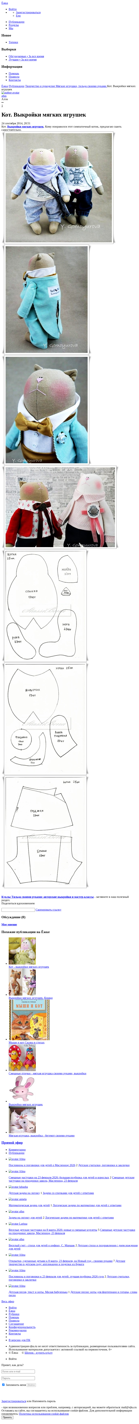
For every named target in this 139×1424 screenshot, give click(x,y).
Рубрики (14, 1314)
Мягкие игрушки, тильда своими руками (81, 86)
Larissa (22, 1223)
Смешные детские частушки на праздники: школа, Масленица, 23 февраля (71, 1179)
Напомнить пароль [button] (44, 1401)
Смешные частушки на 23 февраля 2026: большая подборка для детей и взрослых (59, 1177)
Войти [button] (13, 1358)
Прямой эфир (12, 1142)
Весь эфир (7, 1301)
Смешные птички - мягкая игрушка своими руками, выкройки (47, 1073)
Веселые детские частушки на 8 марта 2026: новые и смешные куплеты (53, 1229)
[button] (13, 9)
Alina (21, 1159)
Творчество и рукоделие (40, 86)
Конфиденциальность (22, 1327)
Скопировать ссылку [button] (48, 909)
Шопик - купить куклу (39, 1352)
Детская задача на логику (24, 1193)
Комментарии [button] (17, 1149)
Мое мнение (9, 924)
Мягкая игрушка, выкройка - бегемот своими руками (42, 1135)
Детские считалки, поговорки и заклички (104, 1165)
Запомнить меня (16, 1384)
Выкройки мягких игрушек (25, 126)
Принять (7, 1417)
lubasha (23, 1186)
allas (21, 1211)
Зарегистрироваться (13, 1401)
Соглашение (16, 1323)
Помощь (14, 73)
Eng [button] (18, 15)
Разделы (14, 25)
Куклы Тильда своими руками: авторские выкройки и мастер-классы (47, 896)
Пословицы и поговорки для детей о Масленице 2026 (42, 1165)
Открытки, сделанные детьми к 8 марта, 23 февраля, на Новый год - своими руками (61, 1260)
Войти (13, 1307)
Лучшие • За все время (23, 59)
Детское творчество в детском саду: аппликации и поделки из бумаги (67, 1262)
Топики (13, 42)
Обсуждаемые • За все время (26, 56)
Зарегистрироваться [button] (28, 12)
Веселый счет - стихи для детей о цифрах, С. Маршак (42, 1245)
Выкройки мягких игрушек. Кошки (31, 997)
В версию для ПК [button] (19, 1340)
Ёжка (4, 3)
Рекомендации (18, 1330)
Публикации (16, 21)
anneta (22, 1199)
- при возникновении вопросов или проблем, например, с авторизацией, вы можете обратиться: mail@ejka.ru (69, 1407)
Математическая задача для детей (29, 1205)
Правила (14, 76)
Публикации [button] (16, 1152)
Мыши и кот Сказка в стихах (27, 1042)
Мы (11, 28)
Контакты (15, 79)
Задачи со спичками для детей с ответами (68, 1193)
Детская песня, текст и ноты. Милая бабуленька (38, 1292)
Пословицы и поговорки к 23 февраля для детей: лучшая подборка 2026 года (56, 1276)
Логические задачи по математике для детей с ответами (87, 1205)
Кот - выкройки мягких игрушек (29, 966)
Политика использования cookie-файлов (44, 1413)
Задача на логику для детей (25, 1217)
